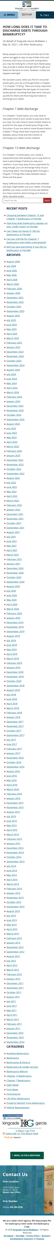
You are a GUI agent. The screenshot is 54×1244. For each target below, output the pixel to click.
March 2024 (13, 392)
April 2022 (12, 496)
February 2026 (14, 288)
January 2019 (13, 667)
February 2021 (14, 559)
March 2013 (13, 933)
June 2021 (12, 541)
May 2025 (12, 329)
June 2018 (12, 699)
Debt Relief (13, 1084)
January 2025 (13, 347)
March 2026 (13, 284)
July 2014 (11, 866)
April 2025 (12, 333)
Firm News (12, 1089)
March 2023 (13, 446)
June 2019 (12, 644)
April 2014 (12, 879)
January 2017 (13, 753)
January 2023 (13, 455)
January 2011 (13, 1028)
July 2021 (11, 536)
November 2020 (15, 572)
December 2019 (15, 622)
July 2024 (11, 374)
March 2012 (13, 969)
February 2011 (14, 1023)
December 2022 (15, 460)
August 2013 (13, 911)
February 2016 (14, 793)
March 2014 (13, 884)
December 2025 (15, 297)
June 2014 (12, 870)
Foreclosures (13, 1094)
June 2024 (12, 378)
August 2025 (13, 315)
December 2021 (15, 514)
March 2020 (13, 608)
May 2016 (12, 780)
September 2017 (15, 735)
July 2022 (11, 482)
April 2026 (12, 279)
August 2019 (13, 635)
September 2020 (15, 581)
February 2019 (14, 663)
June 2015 (12, 820)
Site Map (20, 1235)
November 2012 (15, 947)
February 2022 (14, 505)
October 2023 (14, 414)
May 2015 (12, 825)
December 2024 (15, 351)
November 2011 (15, 987)
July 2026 (11, 266)
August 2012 (13, 956)
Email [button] (28, 14)
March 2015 (13, 834)
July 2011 (11, 1001)
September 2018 (15, 685)
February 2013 (14, 938)
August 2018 (13, 690)
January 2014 (13, 893)
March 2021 (13, 554)
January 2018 (13, 717)
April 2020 (12, 604)
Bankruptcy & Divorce (18, 1062)
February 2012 (14, 974)
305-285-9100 (16, 1207)
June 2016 (12, 775)
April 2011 (12, 1014)
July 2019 (11, 640)
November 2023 (15, 410)
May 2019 (12, 649)
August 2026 (13, 261)
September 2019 (15, 631)
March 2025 (13, 338)
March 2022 (13, 500)
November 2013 (15, 897)
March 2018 (13, 708)
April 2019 (12, 654)
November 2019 (15, 626)
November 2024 (15, 356)
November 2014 (15, 852)
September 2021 (15, 527)
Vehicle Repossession (18, 1107)
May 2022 (12, 491)
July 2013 (11, 915)
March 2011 (13, 1019)
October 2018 (14, 681)
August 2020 (13, 586)
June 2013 (12, 920)
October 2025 (14, 306)
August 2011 (13, 996)
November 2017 (15, 726)
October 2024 (14, 360)
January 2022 (13, 509)
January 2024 (13, 401)
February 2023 (14, 451)
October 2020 (14, 577)
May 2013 (12, 924)
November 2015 (15, 807)
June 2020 (12, 595)
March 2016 (13, 789)
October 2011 (14, 992)
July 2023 (11, 428)
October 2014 (14, 857)
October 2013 (14, 902)
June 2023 (12, 432)
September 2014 (15, 861)
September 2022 (15, 473)
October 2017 (14, 730)
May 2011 (12, 1010)
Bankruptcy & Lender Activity (22, 1066)
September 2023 (15, 419)
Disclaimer (9, 1235)
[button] (9, 14)
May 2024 (12, 383)
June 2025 (12, 324)
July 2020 (11, 590)
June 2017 (12, 744)
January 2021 (13, 563)
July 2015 (11, 816)
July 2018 (11, 694)
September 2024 (15, 365)
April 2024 (12, 387)
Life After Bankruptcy (30, 44)
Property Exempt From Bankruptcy (26, 1103)
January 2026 (13, 293)
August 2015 (13, 811)
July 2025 (11, 320)
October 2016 (14, 762)
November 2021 (15, 518)
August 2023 (13, 423)
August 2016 (13, 771)
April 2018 (12, 703)
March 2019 (13, 658)
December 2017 (15, 721)
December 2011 (15, 983)
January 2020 (13, 617)
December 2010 (15, 1032)
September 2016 (15, 766)
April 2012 (12, 965)
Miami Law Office (11, 1192)
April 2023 (12, 441)
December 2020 (15, 568)
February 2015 (14, 838)
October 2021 (14, 523)
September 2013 (15, 906)
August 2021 (13, 532)
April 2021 (12, 550)
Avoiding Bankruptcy (18, 1053)
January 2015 (13, 843)
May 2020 (12, 599)
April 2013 (12, 929)
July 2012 (11, 960)
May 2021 (12, 545)
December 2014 (15, 848)
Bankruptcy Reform (17, 1071)
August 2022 (13, 478)
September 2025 (15, 311)
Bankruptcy (13, 1057)
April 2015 (12, 829)
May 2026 (12, 275)
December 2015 (15, 802)
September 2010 (15, 1041)
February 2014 (14, 888)
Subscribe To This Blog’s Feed (22, 1133)
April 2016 (12, 784)
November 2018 (15, 676)
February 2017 (14, 748)
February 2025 (14, 342)
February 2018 (14, 712)
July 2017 (11, 739)
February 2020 (14, 613)
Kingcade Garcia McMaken (31, 41)
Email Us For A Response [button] (27, 1155)
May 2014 (12, 875)
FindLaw (40, 1238)
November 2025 (15, 302)
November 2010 (15, 1037)
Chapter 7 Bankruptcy (18, 1080)
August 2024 (13, 369)
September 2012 (15, 951)
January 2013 (13, 942)
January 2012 (13, 978)
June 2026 (12, 270)
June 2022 (12, 487)
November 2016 (15, 757)
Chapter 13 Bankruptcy (19, 1075)
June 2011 (12, 1005)
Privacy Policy (33, 1235)
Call (46, 15)
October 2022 (14, 469)
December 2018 (15, 672)
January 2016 (13, 798)
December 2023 (15, 405)
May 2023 (12, 437)
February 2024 (14, 396)
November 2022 (15, 464)
